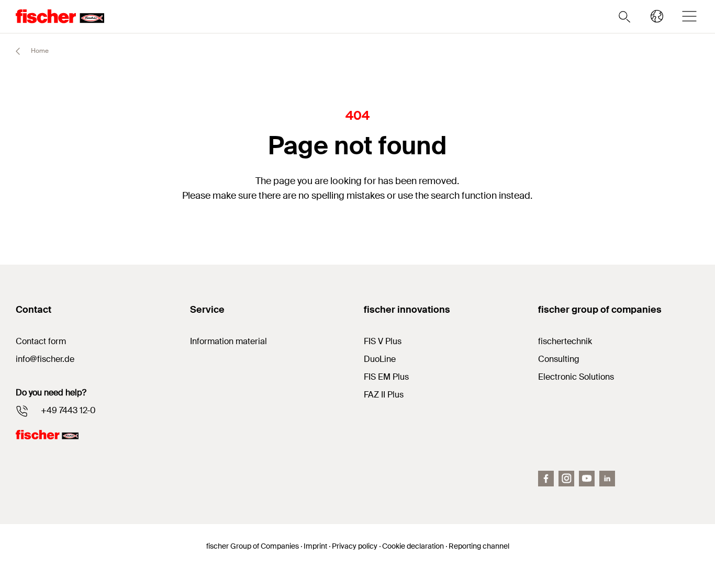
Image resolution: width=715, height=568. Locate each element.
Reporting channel (479, 546)
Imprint (315, 546)
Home (39, 51)
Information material (228, 341)
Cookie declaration (413, 546)
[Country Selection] (657, 16)
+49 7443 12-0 (68, 410)
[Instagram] (566, 478)
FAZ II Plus (384, 394)
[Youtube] (587, 478)
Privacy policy (354, 546)
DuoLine (380, 359)
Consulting (558, 359)
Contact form (41, 341)
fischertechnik (565, 341)
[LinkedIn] (607, 478)
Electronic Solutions (576, 376)
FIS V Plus (382, 341)
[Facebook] (546, 478)
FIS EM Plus (386, 376)
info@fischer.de (45, 359)
